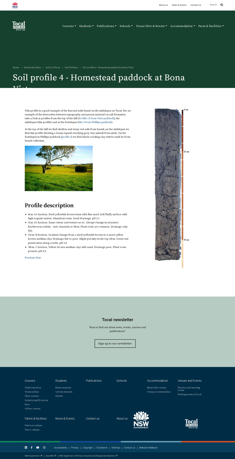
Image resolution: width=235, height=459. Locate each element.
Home (16, 67)
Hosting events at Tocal (189, 394)
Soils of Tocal (53, 67)
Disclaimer (102, 447)
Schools (122, 380)
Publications (94, 380)
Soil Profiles (71, 67)
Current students (63, 391)
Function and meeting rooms (189, 389)
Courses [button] (68, 26)
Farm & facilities (32, 67)
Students (61, 380)
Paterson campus (33, 425)
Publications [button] (105, 26)
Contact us (196, 5)
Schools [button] (125, 26)
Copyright (88, 447)
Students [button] (85, 26)
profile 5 (66, 137)
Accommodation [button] (181, 26)
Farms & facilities (36, 418)
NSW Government (32, 456)
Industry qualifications (36, 400)
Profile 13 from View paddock (96, 118)
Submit (221, 5)
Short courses (32, 395)
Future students (63, 387)
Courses (30, 380)
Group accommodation (159, 391)
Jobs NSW (49, 456)
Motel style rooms (156, 387)
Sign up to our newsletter (115, 343)
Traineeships (32, 391)
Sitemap (115, 447)
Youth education (33, 387)
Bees (27, 404)
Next (38, 257)
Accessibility (60, 447)
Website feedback (148, 447)
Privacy (75, 447)
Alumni (59, 395)
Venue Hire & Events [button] (150, 26)
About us (163, 5)
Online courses (32, 408)
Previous (30, 257)
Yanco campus (32, 429)
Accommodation (157, 380)
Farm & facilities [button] (210, 26)
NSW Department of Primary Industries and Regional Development (87, 456)
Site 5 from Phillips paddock (94, 122)
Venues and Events (190, 380)
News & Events (179, 5)
